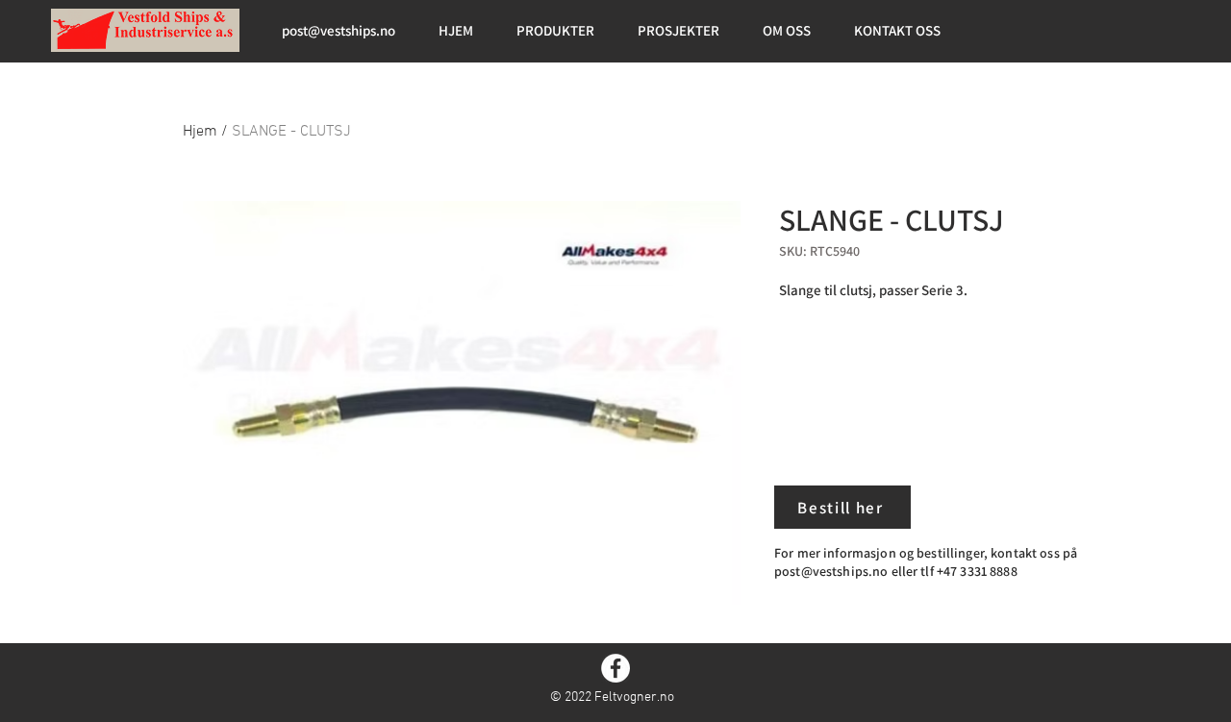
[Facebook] (615, 668)
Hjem (200, 131)
